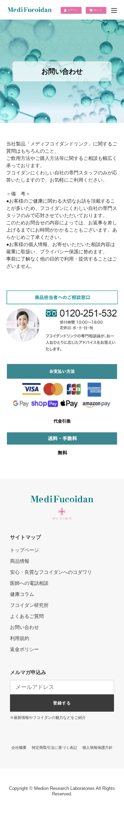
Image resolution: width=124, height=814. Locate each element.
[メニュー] (114, 11)
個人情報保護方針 (97, 747)
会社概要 (19, 747)
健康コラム (22, 594)
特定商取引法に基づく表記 (54, 747)
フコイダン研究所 (29, 605)
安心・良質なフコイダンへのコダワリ (51, 572)
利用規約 (19, 638)
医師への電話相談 (29, 583)
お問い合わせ (24, 627)
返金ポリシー (24, 649)
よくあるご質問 (27, 616)
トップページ (24, 550)
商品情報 (19, 561)
